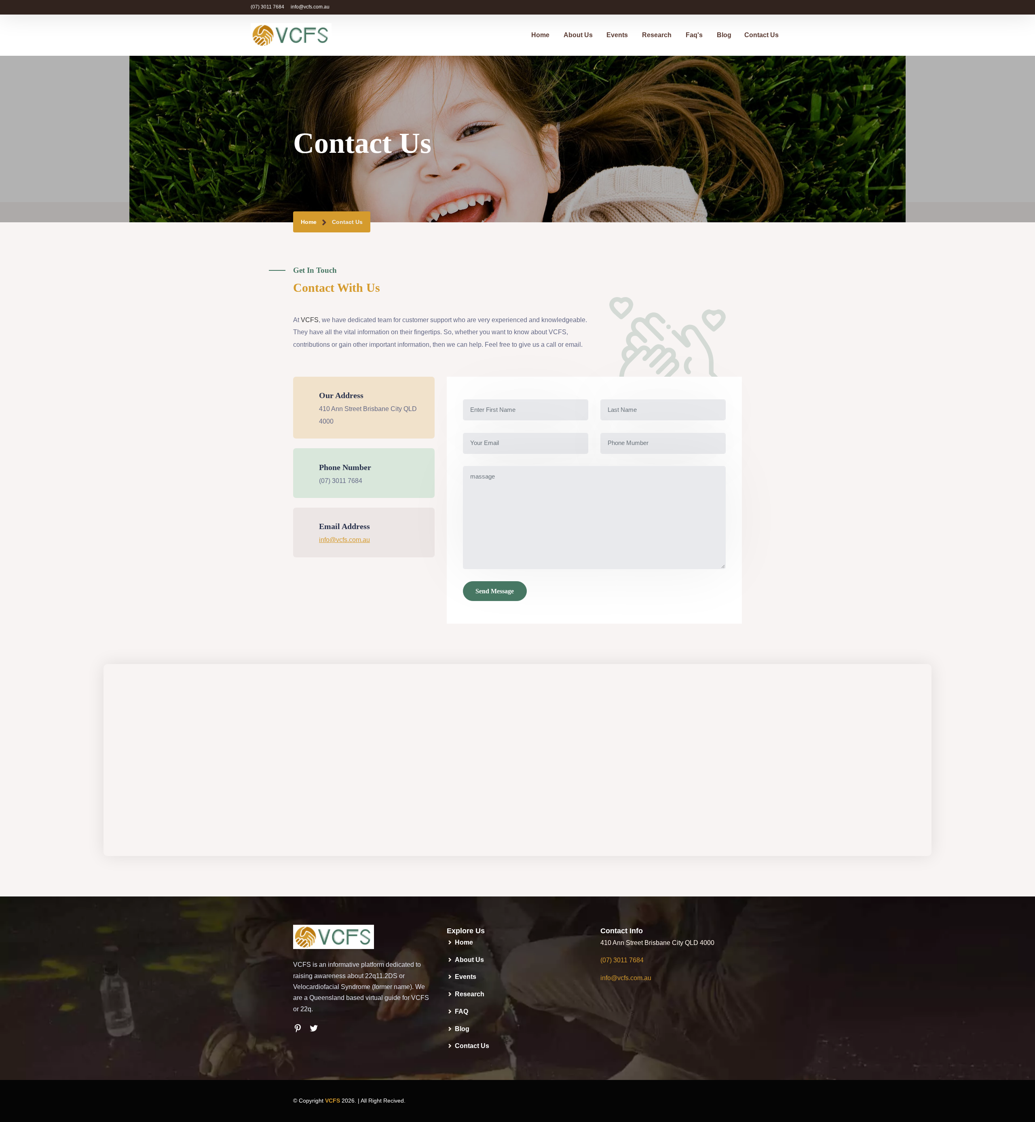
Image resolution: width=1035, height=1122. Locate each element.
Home (540, 35)
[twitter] (317, 1028)
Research (657, 35)
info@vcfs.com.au (310, 7)
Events (617, 35)
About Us (578, 35)
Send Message (494, 591)
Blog (724, 35)
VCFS (310, 319)
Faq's (694, 35)
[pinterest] (301, 1028)
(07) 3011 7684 (267, 7)
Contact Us (761, 35)
